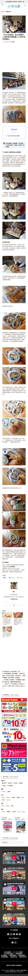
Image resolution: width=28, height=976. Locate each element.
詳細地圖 (12, 566)
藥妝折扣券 (4, 783)
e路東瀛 (18, 797)
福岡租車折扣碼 (22, 956)
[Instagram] (14, 605)
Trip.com (8, 799)
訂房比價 (15, 783)
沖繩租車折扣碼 (13, 956)
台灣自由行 (8, 11)
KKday (7, 805)
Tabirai (3, 811)
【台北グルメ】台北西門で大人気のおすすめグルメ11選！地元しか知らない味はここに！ (14, 686)
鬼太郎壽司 (15, 673)
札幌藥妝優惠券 (12, 955)
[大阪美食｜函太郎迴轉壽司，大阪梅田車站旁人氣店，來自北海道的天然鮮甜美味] (18, 615)
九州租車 (14, 811)
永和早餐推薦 (7, 673)
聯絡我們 (13, 965)
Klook (23, 797)
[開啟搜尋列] (25, 5)
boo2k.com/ (6, 601)
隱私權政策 (18, 965)
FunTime (4, 791)
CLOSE (14, 132)
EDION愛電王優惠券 (8, 953)
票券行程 (10, 783)
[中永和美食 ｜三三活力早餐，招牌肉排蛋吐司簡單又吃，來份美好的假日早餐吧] (7, 615)
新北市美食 (14, 671)
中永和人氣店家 (10, 675)
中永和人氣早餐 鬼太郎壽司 (13, 135)
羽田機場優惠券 (4, 956)
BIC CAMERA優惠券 (18, 952)
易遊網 (9, 791)
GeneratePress (19, 971)
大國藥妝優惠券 (18, 953)
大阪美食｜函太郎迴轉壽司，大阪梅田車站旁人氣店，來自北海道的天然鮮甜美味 (18, 621)
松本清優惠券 (4, 955)
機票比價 (21, 783)
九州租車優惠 (10, 785)
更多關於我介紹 (14, 599)
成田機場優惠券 (21, 955)
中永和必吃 (18, 675)
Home (2, 11)
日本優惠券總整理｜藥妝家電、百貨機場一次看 (14, 1)
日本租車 (3, 785)
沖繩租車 (8, 811)
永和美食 (17, 677)
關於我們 (9, 965)
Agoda (3, 797)
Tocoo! (19, 811)
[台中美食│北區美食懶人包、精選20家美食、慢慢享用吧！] (7, 629)
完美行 (3, 799)
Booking (8, 797)
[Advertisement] (14, 57)
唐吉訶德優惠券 (7, 952)
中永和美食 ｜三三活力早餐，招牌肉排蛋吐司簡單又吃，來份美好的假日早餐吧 (7, 621)
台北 (19, 671)
